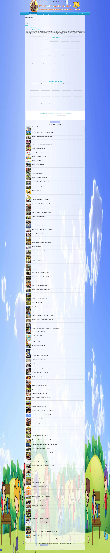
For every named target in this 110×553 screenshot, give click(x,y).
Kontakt (50, 13)
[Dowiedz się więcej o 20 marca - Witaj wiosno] (28, 247)
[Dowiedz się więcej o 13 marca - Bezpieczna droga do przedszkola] (28, 273)
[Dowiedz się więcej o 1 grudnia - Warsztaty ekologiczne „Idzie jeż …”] (28, 398)
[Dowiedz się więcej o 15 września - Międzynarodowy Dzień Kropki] (28, 524)
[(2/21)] (45, 44)
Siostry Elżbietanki (68, 13)
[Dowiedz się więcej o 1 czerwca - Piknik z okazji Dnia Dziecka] (28, 153)
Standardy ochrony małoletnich (81, 13)
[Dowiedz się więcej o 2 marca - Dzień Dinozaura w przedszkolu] (28, 286)
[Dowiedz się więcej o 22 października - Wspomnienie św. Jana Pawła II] (28, 449)
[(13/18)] (56, 100)
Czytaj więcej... (35, 20)
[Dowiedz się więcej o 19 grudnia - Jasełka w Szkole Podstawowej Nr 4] (28, 356)
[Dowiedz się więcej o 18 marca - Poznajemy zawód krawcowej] (28, 261)
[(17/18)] (56, 106)
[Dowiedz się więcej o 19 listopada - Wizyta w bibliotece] (28, 420)
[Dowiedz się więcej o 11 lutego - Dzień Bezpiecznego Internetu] (28, 295)
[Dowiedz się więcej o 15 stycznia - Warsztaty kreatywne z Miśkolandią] (28, 325)
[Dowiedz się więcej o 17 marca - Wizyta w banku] (28, 269)
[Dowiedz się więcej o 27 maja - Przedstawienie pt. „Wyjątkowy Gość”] (28, 170)
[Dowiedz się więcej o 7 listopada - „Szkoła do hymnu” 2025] (28, 428)
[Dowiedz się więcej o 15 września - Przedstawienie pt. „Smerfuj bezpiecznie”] (28, 528)
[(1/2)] (51, 117)
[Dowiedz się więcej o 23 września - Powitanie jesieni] (28, 506)
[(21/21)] (56, 75)
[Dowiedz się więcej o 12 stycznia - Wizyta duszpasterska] (28, 332)
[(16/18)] (45, 106)
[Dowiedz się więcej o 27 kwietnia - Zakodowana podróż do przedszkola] (28, 200)
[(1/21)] (36, 44)
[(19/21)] (68, 66)
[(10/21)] (78, 52)
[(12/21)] (45, 58)
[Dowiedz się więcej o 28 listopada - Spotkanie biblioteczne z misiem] (28, 403)
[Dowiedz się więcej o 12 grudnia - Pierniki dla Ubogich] (28, 377)
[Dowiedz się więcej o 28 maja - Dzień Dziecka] (28, 161)
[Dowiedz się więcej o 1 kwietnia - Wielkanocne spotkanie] (28, 217)
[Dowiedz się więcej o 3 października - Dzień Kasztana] (28, 483)
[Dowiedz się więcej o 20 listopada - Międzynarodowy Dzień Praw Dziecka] (28, 415)
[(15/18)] (78, 100)
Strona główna (23, 13)
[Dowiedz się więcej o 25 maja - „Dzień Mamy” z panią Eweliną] (28, 178)
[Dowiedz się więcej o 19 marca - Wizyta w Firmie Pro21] (28, 256)
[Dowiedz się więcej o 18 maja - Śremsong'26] (28, 191)
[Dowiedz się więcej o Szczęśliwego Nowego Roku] (28, 337)
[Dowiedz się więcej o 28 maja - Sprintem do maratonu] (28, 165)
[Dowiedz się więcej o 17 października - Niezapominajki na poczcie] (28, 458)
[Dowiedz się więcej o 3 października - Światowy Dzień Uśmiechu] (28, 487)
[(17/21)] (47, 66)
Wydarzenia (32, 13)
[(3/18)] (56, 86)
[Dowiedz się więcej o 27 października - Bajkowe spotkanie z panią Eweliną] (28, 441)
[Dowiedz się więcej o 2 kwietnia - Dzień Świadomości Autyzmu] (28, 226)
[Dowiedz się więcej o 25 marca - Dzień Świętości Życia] (28, 234)
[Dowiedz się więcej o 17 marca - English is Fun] (28, 266)
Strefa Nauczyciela (60, 549)
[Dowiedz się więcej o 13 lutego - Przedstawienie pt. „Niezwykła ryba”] (28, 290)
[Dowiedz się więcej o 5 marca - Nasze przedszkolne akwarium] (28, 282)
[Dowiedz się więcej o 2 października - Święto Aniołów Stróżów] (28, 492)
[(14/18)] (67, 100)
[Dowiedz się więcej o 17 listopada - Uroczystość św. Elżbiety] (28, 424)
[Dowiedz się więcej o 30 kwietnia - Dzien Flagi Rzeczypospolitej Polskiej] (28, 205)
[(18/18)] (67, 106)
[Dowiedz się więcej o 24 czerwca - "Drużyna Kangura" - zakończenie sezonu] (28, 133)
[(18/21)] (58, 66)
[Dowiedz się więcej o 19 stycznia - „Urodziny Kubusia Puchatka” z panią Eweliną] (28, 320)
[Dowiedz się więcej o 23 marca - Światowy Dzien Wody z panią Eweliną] (28, 243)
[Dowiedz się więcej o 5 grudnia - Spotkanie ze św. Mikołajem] (28, 386)
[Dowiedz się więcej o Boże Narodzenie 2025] (28, 342)
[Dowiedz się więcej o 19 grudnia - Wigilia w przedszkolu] (28, 346)
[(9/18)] (67, 93)
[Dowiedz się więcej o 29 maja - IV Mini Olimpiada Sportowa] (28, 157)
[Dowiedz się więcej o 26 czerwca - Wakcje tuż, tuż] (28, 128)
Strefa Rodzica (58, 13)
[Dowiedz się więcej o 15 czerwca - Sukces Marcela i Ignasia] (28, 141)
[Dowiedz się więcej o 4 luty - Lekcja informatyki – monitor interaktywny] (28, 308)
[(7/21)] (45, 52)
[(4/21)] (65, 44)
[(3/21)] (54, 44)
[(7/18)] (45, 93)
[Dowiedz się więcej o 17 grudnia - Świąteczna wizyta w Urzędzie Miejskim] (28, 369)
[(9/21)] (67, 52)
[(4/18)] (67, 86)
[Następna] (56, 538)
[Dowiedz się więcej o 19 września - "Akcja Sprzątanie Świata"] (28, 515)
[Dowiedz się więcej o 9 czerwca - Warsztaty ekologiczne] (28, 149)
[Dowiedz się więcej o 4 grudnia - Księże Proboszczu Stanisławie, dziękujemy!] (28, 390)
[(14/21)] (67, 58)
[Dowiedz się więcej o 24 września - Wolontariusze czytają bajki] (28, 502)
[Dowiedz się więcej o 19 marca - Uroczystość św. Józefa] (28, 252)
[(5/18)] (78, 86)
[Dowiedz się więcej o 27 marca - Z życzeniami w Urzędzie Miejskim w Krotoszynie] (28, 222)
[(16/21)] (37, 66)
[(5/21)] (76, 44)
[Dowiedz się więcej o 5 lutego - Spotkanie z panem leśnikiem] (28, 299)
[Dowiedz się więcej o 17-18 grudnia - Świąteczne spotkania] (28, 360)
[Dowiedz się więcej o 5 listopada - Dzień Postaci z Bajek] (28, 432)
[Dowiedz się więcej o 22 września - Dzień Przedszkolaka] (28, 511)
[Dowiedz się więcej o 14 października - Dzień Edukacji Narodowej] (28, 462)
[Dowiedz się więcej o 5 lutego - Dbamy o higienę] (28, 303)
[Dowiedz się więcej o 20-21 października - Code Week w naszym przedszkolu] (28, 454)
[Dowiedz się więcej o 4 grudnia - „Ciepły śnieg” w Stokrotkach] (28, 394)
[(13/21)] (56, 58)
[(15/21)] (78, 58)
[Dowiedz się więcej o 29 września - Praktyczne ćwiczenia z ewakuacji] (28, 497)
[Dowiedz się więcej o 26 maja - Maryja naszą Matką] (28, 174)
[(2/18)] (46, 86)
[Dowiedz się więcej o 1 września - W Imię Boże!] (28, 536)
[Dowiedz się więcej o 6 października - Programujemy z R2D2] (28, 479)
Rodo (45, 13)
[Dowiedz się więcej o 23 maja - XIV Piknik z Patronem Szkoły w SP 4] (28, 183)
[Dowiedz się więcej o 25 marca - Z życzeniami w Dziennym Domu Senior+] (28, 230)
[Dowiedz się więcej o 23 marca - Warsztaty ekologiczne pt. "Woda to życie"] (28, 239)
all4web (26, 22)
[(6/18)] (35, 93)
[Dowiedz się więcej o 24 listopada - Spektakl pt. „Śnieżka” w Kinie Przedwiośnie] (28, 411)
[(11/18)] (35, 100)
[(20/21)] (76, 66)
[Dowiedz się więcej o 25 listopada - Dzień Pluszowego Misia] (28, 407)
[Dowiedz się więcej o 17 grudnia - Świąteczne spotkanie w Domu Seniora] (28, 365)
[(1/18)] (35, 86)
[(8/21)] (56, 52)
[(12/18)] (45, 100)
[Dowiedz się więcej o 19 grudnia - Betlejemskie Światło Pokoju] (28, 351)
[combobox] (44, 545)
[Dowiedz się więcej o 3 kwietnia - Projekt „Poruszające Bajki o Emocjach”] (28, 213)
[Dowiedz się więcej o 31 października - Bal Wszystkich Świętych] (28, 436)
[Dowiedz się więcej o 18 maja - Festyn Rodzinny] (28, 187)
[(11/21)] (35, 58)
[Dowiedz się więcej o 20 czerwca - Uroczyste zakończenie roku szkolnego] (28, 137)
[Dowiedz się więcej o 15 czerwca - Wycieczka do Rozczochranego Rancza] (28, 145)
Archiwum (39, 13)
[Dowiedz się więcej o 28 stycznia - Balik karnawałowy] (28, 312)
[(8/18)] (56, 93)
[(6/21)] (35, 52)
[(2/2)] (62, 117)
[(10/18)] (78, 93)
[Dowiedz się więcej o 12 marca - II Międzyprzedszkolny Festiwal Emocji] (28, 278)
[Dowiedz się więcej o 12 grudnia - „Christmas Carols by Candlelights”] (28, 373)
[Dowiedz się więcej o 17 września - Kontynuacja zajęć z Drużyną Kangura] (28, 519)
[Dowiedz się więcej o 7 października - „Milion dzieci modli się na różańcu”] (28, 475)
